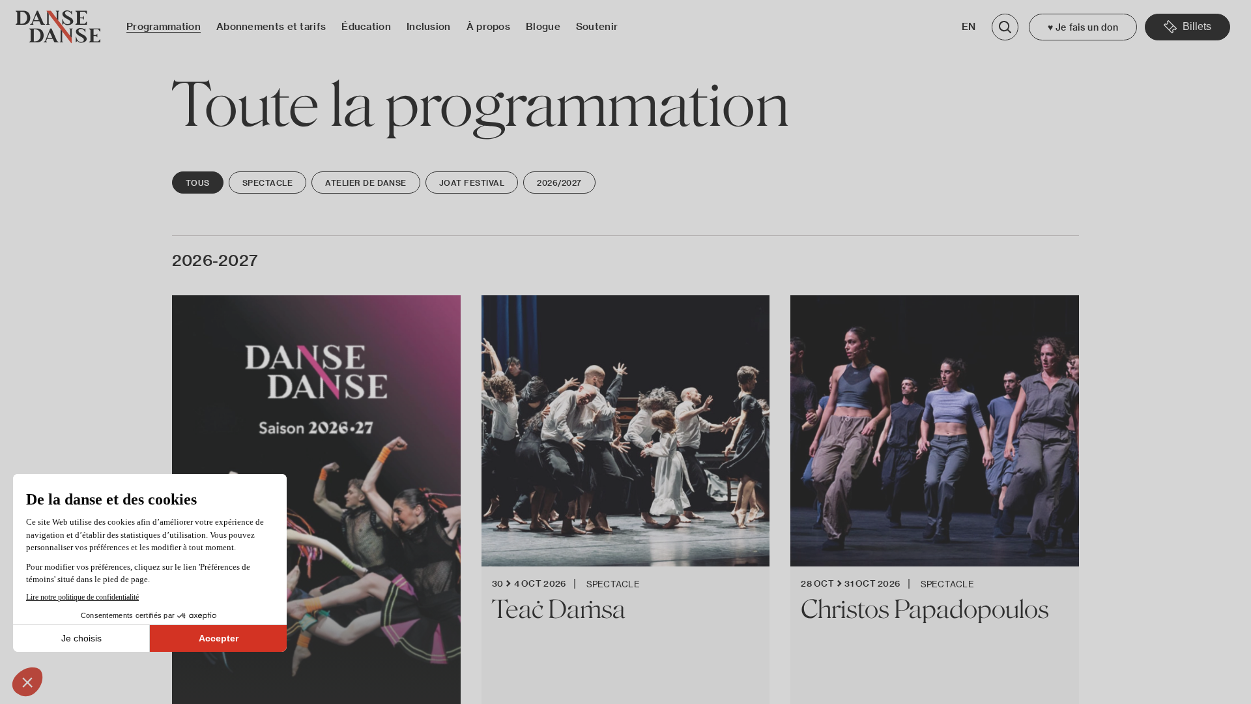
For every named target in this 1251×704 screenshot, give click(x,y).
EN (969, 26)
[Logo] (58, 27)
